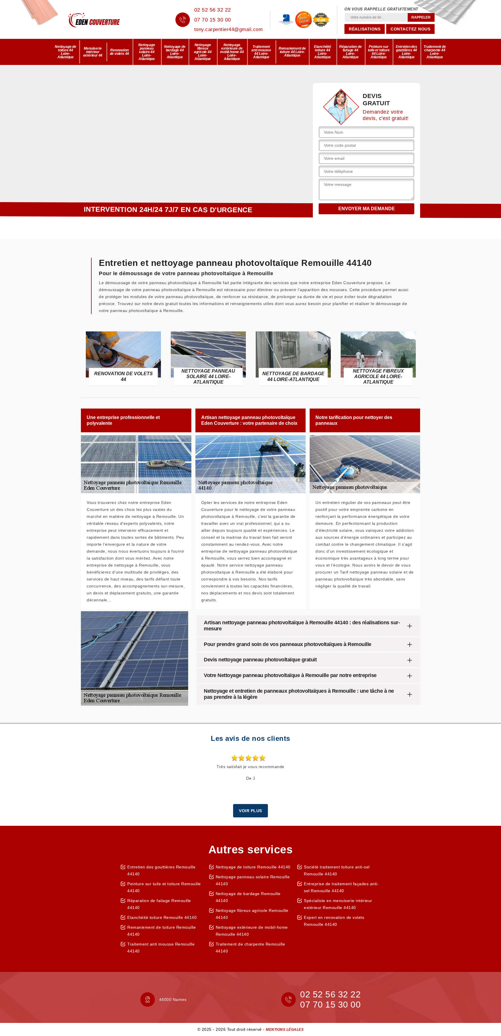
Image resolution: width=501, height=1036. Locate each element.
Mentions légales (285, 1030)
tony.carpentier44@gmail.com (228, 29)
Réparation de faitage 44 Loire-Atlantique (350, 52)
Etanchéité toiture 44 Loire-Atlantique (322, 52)
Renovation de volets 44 (119, 52)
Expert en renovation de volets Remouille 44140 (334, 921)
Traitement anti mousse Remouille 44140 (161, 947)
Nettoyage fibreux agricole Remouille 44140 (252, 914)
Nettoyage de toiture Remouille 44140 (253, 867)
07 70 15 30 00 (212, 20)
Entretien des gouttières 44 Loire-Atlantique (406, 52)
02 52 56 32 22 (212, 10)
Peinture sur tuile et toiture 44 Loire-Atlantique (379, 52)
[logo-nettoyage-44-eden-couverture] (102, 20)
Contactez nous (410, 29)
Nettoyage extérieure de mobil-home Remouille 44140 (252, 931)
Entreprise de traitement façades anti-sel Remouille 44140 (341, 887)
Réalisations (364, 29)
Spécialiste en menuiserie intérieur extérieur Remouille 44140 (338, 904)
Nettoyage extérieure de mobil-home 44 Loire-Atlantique (232, 52)
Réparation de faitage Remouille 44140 (159, 904)
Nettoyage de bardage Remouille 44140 (248, 897)
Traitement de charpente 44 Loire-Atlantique (435, 52)
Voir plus (250, 810)
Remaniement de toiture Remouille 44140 (161, 931)
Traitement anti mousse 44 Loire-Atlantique (261, 52)
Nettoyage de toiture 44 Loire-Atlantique (65, 52)
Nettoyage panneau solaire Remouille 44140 (253, 880)
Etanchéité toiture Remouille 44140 (162, 917)
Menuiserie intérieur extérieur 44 (93, 51)
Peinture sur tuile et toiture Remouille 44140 (164, 887)
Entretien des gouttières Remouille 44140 (161, 870)
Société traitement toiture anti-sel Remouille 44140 (337, 870)
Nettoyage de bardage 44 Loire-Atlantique (175, 52)
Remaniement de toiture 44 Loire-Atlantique (292, 51)
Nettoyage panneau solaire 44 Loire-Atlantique (146, 52)
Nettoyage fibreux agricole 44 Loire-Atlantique (203, 52)
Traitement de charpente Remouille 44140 (250, 947)
